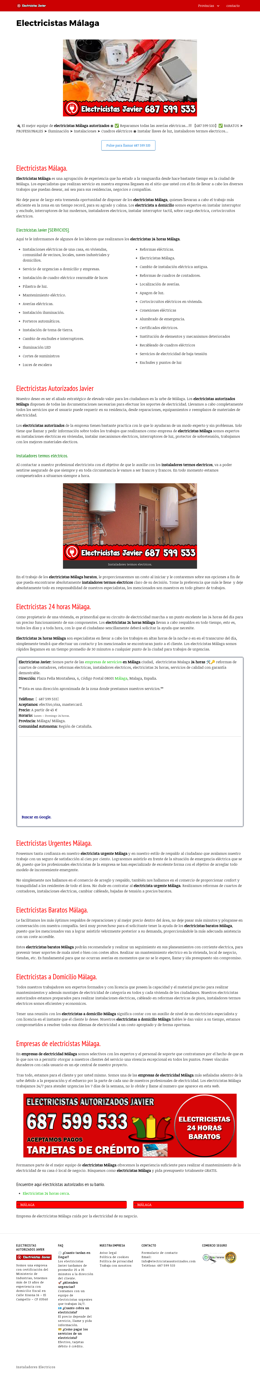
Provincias (206, 5)
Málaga (121, 678)
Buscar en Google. (35, 816)
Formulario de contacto (160, 1253)
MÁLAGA (27, 1204)
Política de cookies (114, 1257)
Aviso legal (108, 1253)
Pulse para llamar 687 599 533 (128, 145)
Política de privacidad (116, 1261)
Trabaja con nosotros (116, 1265)
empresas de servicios (103, 661)
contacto (233, 5)
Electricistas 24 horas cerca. (46, 1193)
